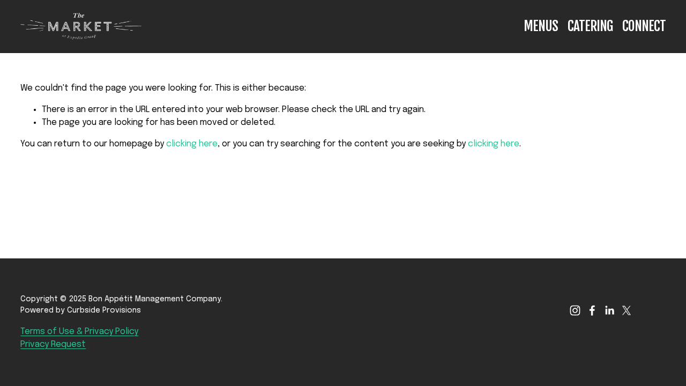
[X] (626, 310)
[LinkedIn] (609, 310)
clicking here (192, 144)
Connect (644, 26)
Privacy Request (53, 344)
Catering (590, 26)
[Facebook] (592, 310)
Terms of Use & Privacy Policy (79, 331)
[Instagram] (575, 310)
